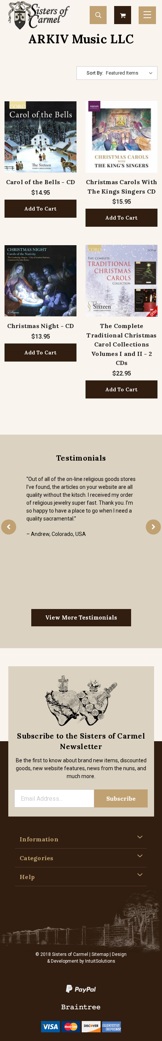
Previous (8, 527)
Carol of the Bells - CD (40, 182)
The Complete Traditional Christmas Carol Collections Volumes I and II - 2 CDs (121, 344)
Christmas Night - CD (40, 326)
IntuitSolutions (100, 961)
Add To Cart (40, 208)
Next (153, 527)
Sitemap (100, 954)
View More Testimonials (81, 617)
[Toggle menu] (147, 15)
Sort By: (95, 73)
